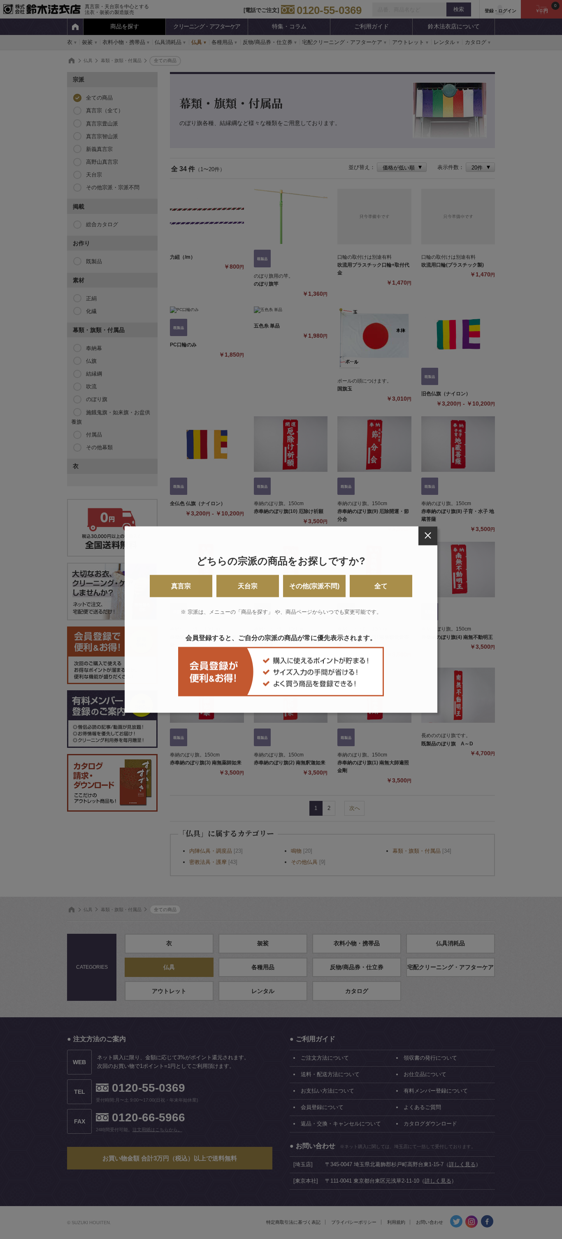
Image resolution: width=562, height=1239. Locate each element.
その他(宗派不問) (314, 585)
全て (381, 585)
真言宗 (181, 585)
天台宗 (248, 585)
